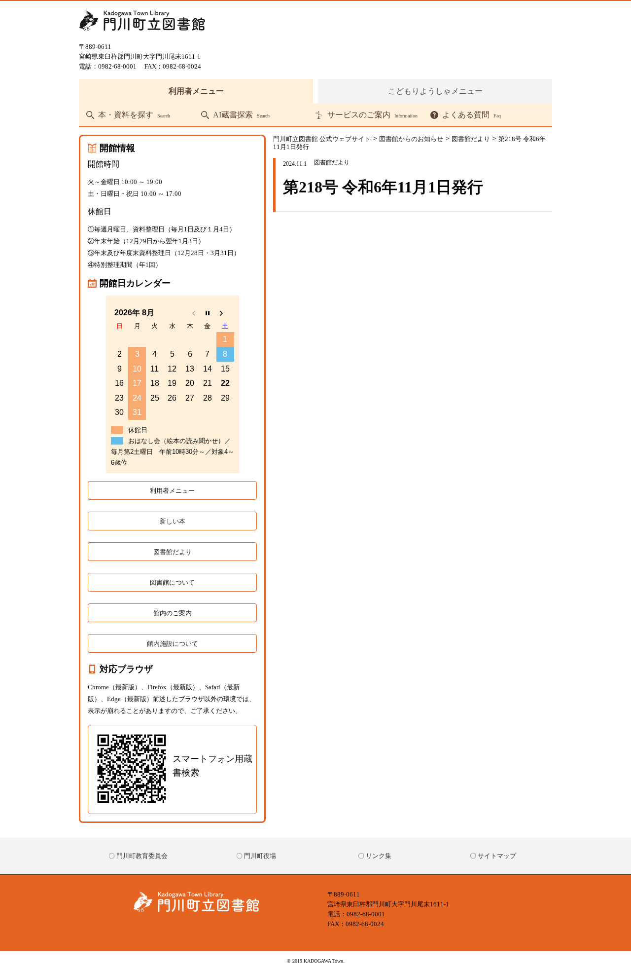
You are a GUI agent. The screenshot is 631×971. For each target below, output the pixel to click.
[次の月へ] (225, 312)
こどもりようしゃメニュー (435, 91)
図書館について (172, 582)
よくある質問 (471, 115)
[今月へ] (207, 312)
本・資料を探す (134, 115)
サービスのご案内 (372, 115)
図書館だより (172, 552)
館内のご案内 (172, 613)
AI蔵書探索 (241, 115)
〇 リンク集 (374, 856)
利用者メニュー (196, 91)
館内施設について (172, 643)
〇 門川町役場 (256, 856)
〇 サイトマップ (493, 856)
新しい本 (172, 521)
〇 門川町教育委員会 (138, 856)
